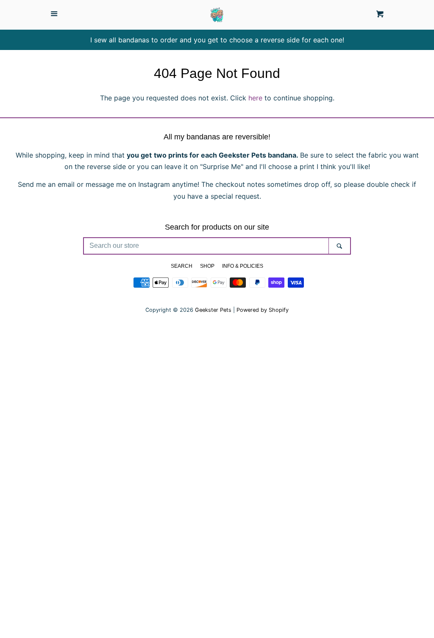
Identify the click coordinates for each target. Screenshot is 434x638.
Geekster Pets (213, 310)
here (255, 98)
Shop (207, 266)
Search (181, 266)
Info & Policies (242, 266)
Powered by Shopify (262, 310)
